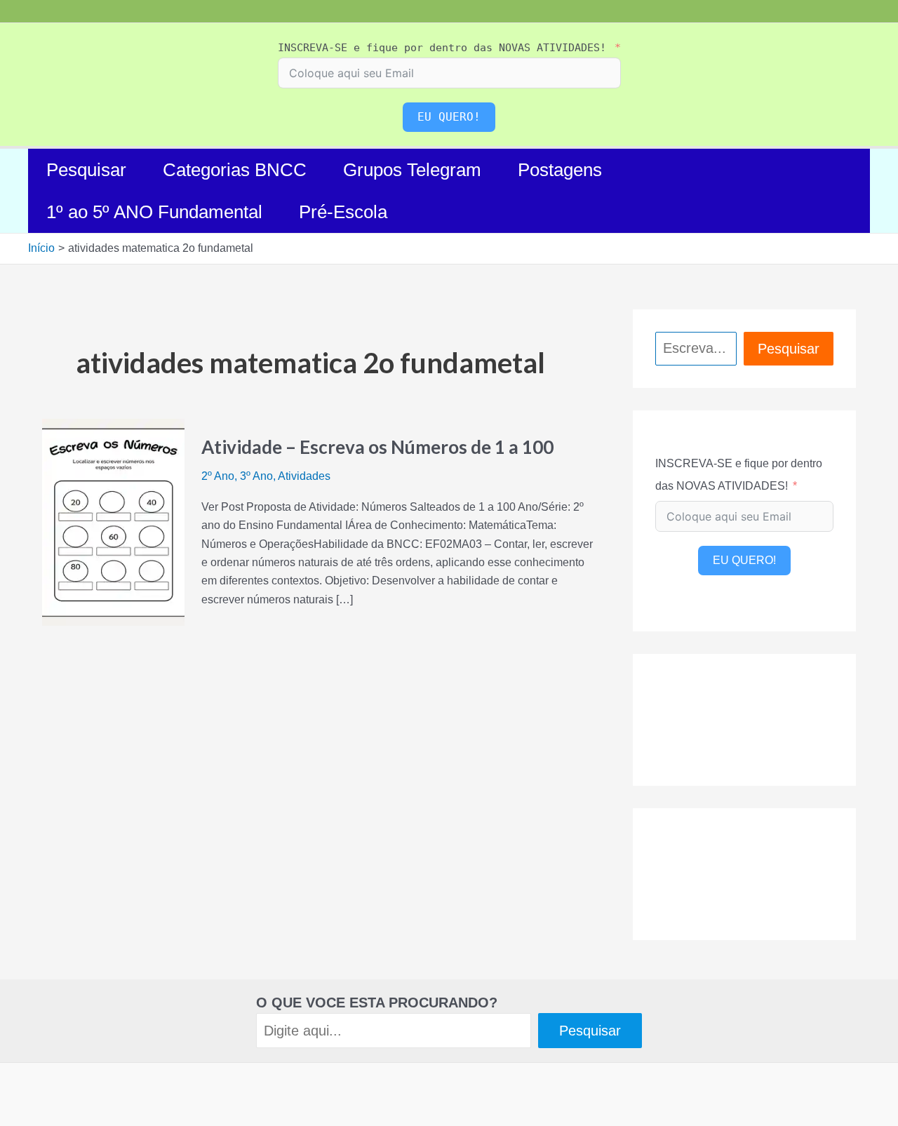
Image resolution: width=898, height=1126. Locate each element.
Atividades (304, 476)
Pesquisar (86, 169)
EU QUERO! (449, 116)
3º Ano (256, 476)
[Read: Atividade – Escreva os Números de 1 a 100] (113, 522)
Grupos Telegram (412, 169)
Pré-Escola (343, 211)
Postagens (560, 169)
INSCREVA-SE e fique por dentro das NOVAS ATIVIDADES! (442, 47)
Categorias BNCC (235, 169)
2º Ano (217, 476)
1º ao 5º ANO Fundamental (154, 211)
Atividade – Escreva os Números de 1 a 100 (377, 447)
